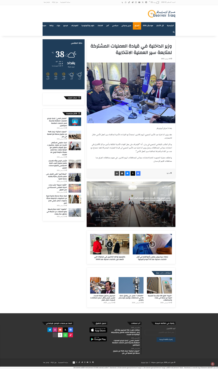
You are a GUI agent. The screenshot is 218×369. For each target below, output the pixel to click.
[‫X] (133, 173)
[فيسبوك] (138, 173)
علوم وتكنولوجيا (88, 25)
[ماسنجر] (127, 173)
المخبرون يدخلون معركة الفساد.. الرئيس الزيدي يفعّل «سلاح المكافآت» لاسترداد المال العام (102, 298)
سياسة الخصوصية (65, 2)
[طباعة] (117, 173)
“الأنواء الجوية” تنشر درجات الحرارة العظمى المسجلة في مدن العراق (57, 187)
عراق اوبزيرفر (144, 362)
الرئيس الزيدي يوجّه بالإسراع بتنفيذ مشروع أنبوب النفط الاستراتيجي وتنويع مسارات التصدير (58, 164)
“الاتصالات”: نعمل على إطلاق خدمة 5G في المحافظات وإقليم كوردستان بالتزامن (131, 298)
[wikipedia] (119, 2)
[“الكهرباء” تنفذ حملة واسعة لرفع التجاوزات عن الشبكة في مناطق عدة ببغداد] (75, 212)
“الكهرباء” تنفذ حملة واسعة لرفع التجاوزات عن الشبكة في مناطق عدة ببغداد (57, 212)
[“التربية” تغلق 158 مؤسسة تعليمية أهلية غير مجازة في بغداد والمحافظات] (159, 285)
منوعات (43, 25)
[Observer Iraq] (161, 14)
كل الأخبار (160, 25)
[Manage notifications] (212, 364)
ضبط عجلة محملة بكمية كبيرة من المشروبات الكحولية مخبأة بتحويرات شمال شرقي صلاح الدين (56, 199)
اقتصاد (100, 25)
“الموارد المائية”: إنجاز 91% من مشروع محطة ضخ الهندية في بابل (57, 134)
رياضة (51, 25)
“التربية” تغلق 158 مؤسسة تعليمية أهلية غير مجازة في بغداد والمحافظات (160, 298)
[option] (131, 204)
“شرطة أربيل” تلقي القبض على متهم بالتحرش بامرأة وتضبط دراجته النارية (147, 200)
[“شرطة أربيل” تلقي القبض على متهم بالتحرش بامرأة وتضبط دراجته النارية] (131, 204)
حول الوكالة (55, 2)
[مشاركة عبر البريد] (122, 173)
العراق (137, 25)
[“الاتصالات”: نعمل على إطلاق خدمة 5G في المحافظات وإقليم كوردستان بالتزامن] (131, 285)
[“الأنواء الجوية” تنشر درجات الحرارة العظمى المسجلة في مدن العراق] (75, 188)
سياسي (115, 25)
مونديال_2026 (148, 25)
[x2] (122, 2)
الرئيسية (170, 25)
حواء (58, 25)
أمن (107, 25)
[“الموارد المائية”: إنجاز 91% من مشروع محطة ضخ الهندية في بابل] (75, 135)
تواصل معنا (47, 2)
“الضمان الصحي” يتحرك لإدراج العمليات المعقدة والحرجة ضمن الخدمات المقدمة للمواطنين (57, 122)
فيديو (65, 25)
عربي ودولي (126, 25)
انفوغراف (74, 25)
